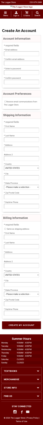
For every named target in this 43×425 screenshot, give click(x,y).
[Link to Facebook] (21, 412)
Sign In (16, 15)
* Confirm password (12, 78)
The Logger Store (8, 2)
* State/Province (11, 183)
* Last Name (9, 136)
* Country (8, 164)
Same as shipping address (18, 229)
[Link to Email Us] (28, 412)
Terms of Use (21, 421)
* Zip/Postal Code (11, 193)
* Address (8, 145)
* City (6, 174)
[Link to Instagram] (15, 412)
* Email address (10, 50)
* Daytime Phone (11, 202)
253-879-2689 (36, 2)
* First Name (9, 126)
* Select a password (12, 69)
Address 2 (8, 155)
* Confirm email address (14, 59)
